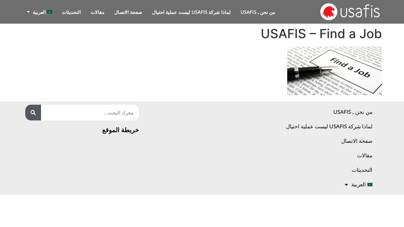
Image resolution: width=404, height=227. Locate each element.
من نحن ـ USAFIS (258, 12)
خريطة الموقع (120, 129)
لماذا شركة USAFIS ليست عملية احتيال (191, 12)
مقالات (97, 12)
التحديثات (71, 12)
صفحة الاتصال (128, 12)
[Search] (33, 112)
